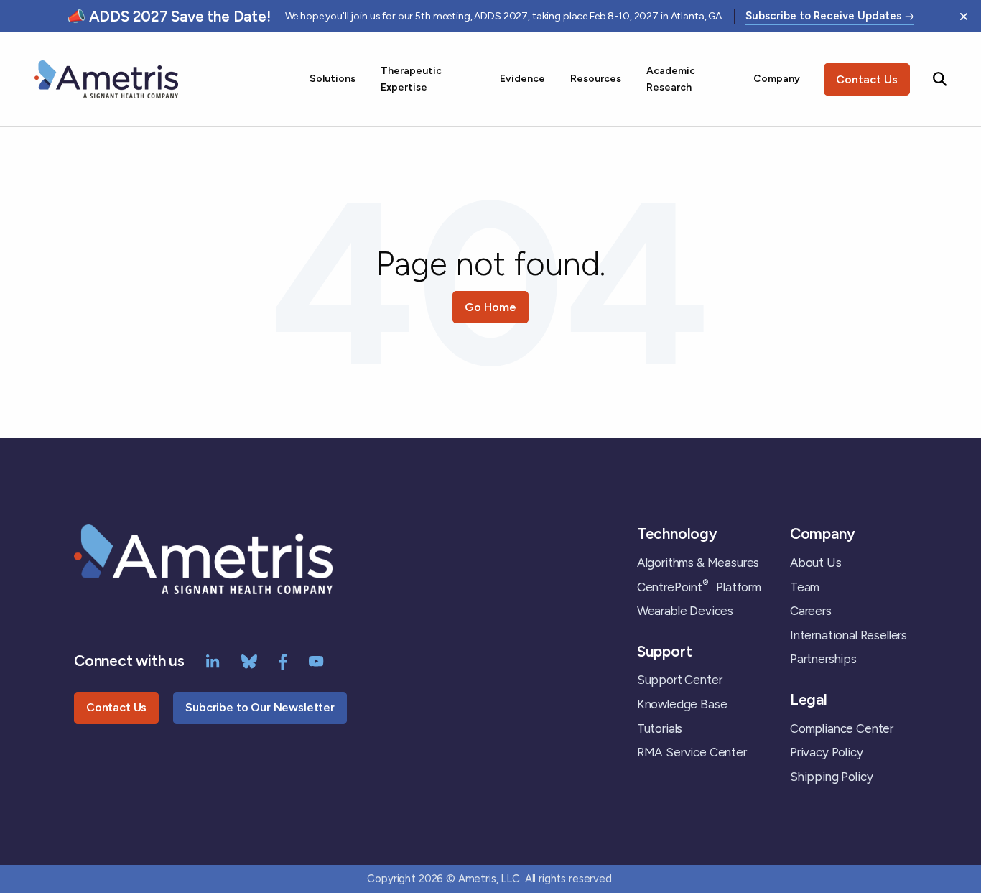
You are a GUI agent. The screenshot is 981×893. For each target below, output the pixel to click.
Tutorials (659, 728)
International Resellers (848, 635)
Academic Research (670, 79)
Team (804, 587)
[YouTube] (316, 660)
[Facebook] (283, 660)
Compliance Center (841, 728)
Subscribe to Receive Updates (823, 16)
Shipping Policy (831, 776)
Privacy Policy (826, 752)
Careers (811, 610)
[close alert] (964, 16)
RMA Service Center (692, 752)
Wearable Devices (685, 610)
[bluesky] (249, 660)
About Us (816, 562)
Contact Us (867, 79)
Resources (595, 79)
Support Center (679, 679)
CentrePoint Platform (699, 587)
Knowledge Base (682, 704)
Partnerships (823, 659)
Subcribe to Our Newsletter (260, 707)
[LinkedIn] (213, 660)
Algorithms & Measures (698, 562)
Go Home (490, 307)
